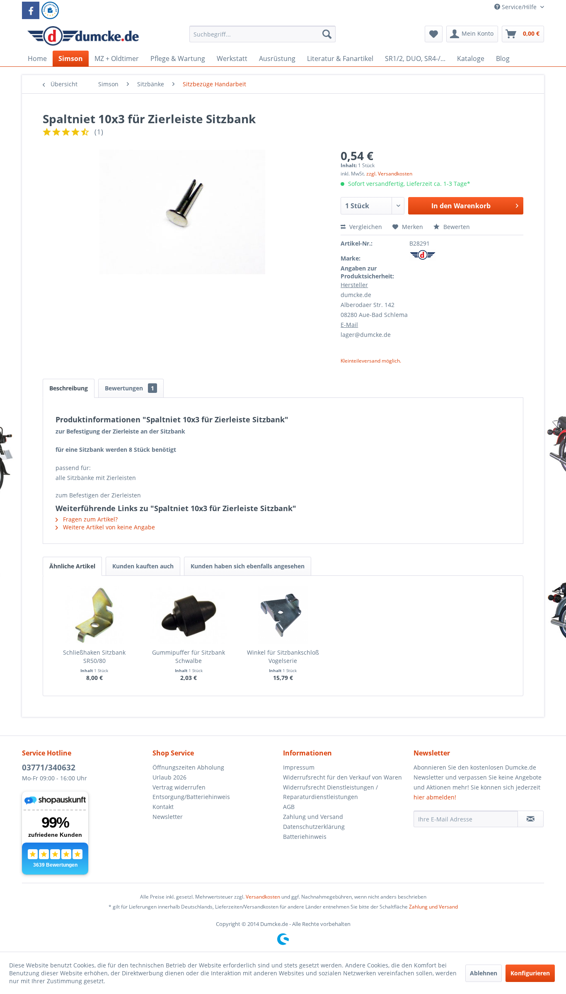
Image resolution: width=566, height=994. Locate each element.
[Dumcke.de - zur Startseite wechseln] (83, 36)
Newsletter (167, 817)
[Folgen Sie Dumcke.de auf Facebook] (30, 10)
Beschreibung (68, 388)
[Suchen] (327, 34)
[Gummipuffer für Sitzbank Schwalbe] (189, 615)
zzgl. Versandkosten (389, 173)
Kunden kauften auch (143, 566)
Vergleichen (365, 227)
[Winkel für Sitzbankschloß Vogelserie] (283, 615)
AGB (289, 807)
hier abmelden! (435, 797)
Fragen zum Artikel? (89, 519)
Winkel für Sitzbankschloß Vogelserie (283, 656)
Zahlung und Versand (313, 817)
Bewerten (456, 227)
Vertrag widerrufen (179, 787)
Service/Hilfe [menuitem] (519, 7)
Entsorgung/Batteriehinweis (191, 797)
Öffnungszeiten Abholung (188, 767)
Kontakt (163, 807)
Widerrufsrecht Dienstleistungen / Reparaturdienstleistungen (330, 792)
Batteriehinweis (305, 837)
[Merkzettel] (434, 34)
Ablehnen (483, 973)
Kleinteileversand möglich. (371, 360)
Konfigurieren (530, 973)
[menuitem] (262, 38)
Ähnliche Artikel (72, 566)
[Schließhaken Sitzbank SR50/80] (94, 615)
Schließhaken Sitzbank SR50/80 (94, 656)
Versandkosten (263, 896)
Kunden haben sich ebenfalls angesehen (248, 566)
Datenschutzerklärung (314, 827)
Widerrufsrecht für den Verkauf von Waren (342, 777)
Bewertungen (129, 388)
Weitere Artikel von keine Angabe (108, 527)
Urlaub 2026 (169, 777)
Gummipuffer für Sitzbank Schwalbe (188, 656)
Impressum (298, 767)
